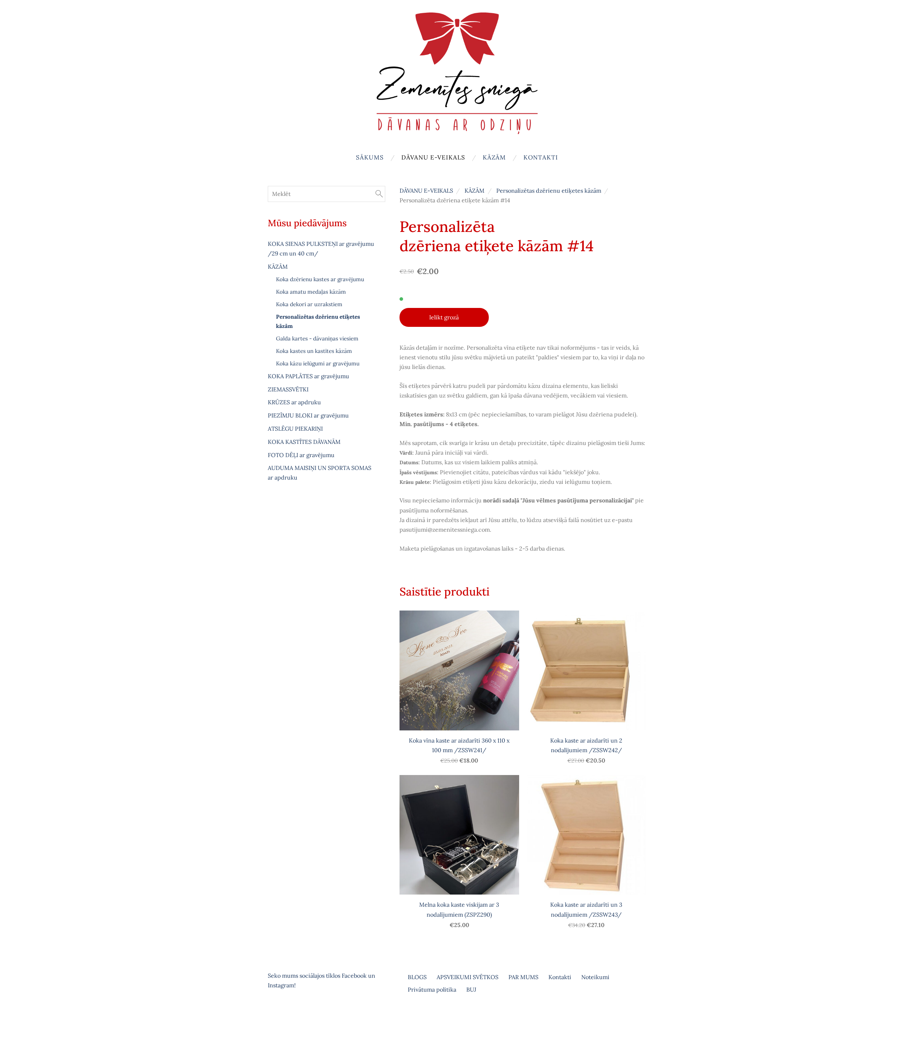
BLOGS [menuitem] (417, 977)
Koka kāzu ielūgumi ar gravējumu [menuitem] (318, 363)
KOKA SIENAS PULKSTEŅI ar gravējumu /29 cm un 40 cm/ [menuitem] (321, 248)
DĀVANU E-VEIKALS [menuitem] (433, 157)
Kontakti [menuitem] (540, 157)
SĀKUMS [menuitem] (370, 157)
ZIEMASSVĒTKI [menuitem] (288, 389)
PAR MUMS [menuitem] (523, 977)
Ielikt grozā (444, 317)
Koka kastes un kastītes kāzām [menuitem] (314, 351)
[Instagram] (290, 1015)
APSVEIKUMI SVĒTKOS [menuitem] (467, 977)
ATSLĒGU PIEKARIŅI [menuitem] (295, 428)
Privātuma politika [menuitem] (432, 989)
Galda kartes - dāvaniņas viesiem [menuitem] (317, 338)
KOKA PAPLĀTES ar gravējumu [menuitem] (308, 376)
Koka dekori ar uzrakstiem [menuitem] (309, 304)
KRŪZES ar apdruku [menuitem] (294, 402)
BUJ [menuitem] (471, 989)
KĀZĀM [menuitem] (494, 157)
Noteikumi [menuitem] (595, 977)
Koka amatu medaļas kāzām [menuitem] (311, 291)
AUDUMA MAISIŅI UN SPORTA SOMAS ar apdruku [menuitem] (319, 472)
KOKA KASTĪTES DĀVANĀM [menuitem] (304, 441)
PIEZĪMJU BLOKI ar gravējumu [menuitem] (308, 415)
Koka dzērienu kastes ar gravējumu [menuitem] (320, 279)
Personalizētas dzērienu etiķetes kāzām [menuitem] (318, 321)
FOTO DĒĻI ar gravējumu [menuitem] (301, 455)
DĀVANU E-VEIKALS (426, 190)
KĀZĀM (474, 190)
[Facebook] (275, 1015)
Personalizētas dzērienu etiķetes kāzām (548, 190)
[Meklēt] (379, 193)
